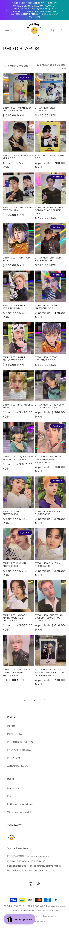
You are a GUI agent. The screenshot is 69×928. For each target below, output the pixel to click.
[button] (7, 30)
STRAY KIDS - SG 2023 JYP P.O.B (49, 157)
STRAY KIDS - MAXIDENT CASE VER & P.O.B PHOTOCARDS (48, 459)
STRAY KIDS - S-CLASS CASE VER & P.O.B (18, 157)
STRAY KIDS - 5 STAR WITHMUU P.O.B (14, 306)
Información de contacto (36, 921)
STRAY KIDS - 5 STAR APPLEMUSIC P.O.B (46, 358)
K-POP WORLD (40, 906)
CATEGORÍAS (15, 734)
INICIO (11, 726)
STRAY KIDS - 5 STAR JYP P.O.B (16, 259)
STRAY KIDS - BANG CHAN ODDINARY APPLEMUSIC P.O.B (49, 210)
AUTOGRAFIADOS (18, 766)
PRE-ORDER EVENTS (20, 742)
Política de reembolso (23, 910)
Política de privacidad (48, 910)
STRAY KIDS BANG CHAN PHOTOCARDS (48, 512)
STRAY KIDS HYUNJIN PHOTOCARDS (14, 564)
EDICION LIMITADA (19, 750)
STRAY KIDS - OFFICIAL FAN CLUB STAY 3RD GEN (50, 406)
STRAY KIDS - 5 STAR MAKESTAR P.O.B (46, 306)
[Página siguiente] (44, 700)
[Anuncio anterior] (6, 10)
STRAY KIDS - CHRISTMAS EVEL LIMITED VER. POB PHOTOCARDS (48, 618)
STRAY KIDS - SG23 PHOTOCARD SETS (45, 109)
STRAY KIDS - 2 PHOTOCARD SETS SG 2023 (18, 208)
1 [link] (25, 700)
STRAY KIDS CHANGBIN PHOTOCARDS (47, 564)
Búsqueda (13, 788)
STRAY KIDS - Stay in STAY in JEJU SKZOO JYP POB (18, 458)
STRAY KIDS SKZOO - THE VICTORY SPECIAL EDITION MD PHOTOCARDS (49, 672)
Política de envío (48, 916)
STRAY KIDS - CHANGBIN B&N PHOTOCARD (48, 259)
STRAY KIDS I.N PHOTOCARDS (11, 512)
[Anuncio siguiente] (62, 10)
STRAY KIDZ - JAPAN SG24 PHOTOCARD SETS (17, 109)
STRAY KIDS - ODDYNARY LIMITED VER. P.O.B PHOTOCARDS (16, 672)
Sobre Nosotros (17, 848)
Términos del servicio (19, 812)
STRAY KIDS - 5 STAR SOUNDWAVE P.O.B (14, 358)
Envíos (11, 796)
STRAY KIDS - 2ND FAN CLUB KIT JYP (18, 406)
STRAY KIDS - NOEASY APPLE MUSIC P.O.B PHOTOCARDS (15, 618)
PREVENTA (14, 758)
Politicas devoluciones (20, 804)
